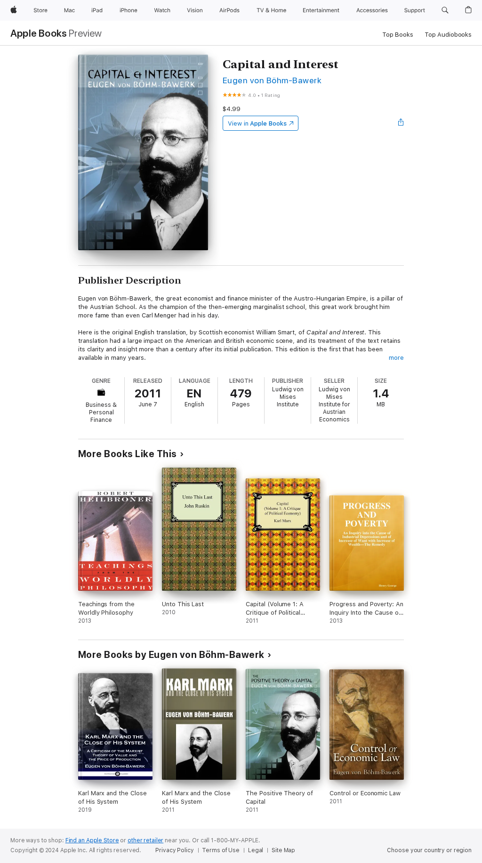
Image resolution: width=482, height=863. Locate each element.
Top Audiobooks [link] (448, 34)
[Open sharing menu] (401, 123)
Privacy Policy (174, 850)
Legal (255, 850)
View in (257, 123)
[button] (445, 10)
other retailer (145, 840)
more (396, 357)
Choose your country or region (429, 850)
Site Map (283, 850)
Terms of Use (221, 850)
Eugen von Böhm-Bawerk (272, 80)
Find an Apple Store (92, 840)
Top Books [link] (397, 34)
